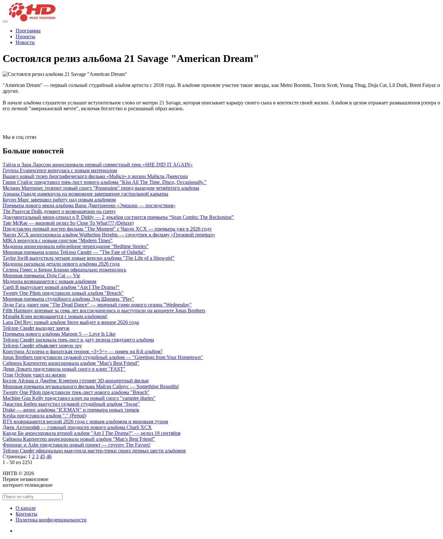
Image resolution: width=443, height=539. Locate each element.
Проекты (25, 36)
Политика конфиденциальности (51, 519)
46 (49, 456)
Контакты (26, 514)
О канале (26, 508)
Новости (25, 42)
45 (42, 456)
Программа (28, 30)
